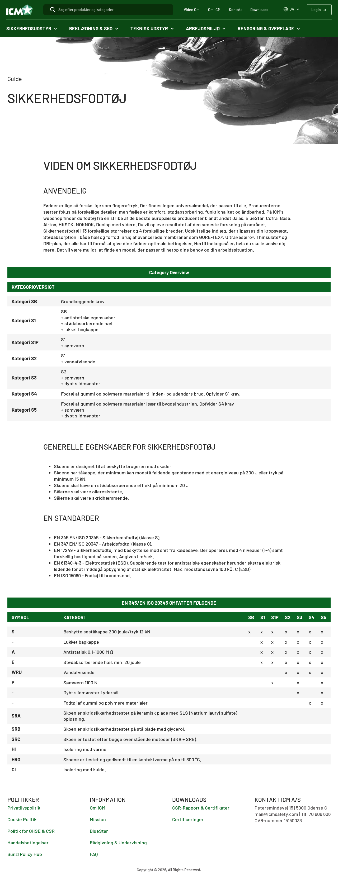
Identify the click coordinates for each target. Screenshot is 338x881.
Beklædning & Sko (90, 28)
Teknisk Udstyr (149, 28)
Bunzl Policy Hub (24, 854)
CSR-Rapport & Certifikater (200, 808)
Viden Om (192, 9)
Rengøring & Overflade (266, 28)
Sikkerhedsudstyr (28, 28)
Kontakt (235, 9)
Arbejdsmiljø (203, 28)
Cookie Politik (21, 819)
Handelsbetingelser (28, 842)
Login (316, 9)
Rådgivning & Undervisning (118, 842)
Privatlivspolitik (23, 808)
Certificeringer (188, 819)
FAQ (94, 854)
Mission (98, 819)
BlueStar (99, 831)
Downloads (259, 9)
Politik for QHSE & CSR (31, 831)
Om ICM (214, 9)
